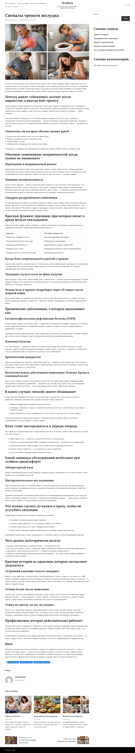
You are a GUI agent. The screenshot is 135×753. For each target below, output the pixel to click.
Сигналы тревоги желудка (104, 46)
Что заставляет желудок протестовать (109, 50)
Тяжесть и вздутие (12, 716)
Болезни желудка (22, 3)
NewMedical (13, 20)
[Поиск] (129, 5)
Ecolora (67, 2)
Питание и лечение (11, 6)
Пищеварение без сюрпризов (46, 716)
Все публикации (10, 3)
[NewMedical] (9, 680)
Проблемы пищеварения (38, 3)
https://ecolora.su (20, 680)
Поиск (96, 14)
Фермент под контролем (73, 716)
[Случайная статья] (126, 5)
